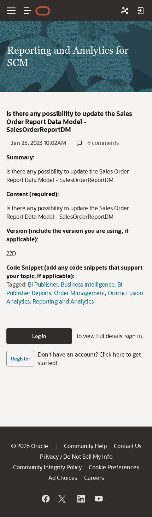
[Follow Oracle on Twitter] (63, 498)
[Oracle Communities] (125, 10)
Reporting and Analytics (63, 301)
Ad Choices (62, 477)
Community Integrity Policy (47, 467)
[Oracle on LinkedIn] (80, 498)
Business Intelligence (88, 284)
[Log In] (140, 10)
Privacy (49, 456)
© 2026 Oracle (29, 446)
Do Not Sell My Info (87, 456)
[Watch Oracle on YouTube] (98, 498)
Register (20, 358)
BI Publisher (43, 284)
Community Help (85, 446)
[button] (27, 10)
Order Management (79, 292)
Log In (39, 336)
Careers (94, 477)
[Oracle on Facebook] (45, 498)
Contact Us (127, 446)
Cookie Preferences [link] (114, 467)
